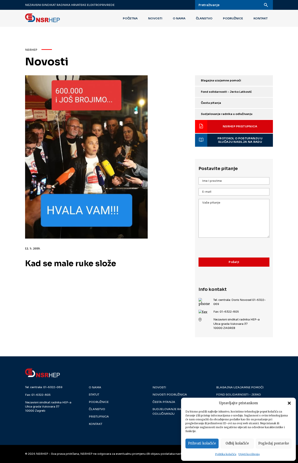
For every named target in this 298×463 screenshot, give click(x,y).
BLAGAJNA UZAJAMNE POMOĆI (240, 387)
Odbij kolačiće (237, 443)
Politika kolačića (225, 454)
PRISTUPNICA (99, 416)
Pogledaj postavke (273, 443)
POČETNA (130, 18)
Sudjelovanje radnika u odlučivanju (226, 114)
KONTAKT (260, 18)
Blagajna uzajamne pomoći (221, 80)
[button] (289, 403)
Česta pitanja (211, 103)
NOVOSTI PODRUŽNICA (169, 394)
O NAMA (179, 18)
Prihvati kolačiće (202, 443)
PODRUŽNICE (233, 18)
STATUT (94, 394)
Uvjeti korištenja (249, 454)
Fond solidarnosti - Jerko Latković (226, 92)
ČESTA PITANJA (163, 402)
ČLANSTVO (204, 18)
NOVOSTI (155, 18)
